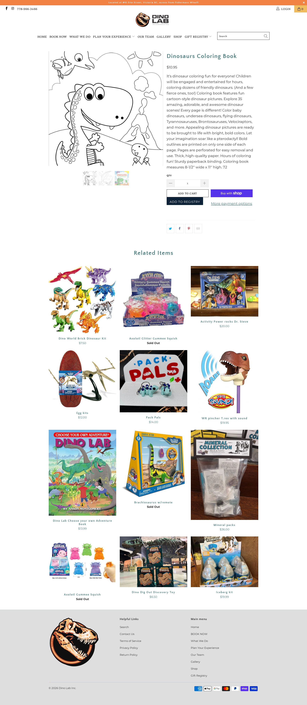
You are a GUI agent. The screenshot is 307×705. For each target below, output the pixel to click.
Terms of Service (130, 641)
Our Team (146, 36)
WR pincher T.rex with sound (224, 381)
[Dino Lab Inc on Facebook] (6, 8)
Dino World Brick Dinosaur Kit (82, 300)
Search (124, 627)
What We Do (79, 36)
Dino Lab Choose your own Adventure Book (82, 473)
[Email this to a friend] (198, 228)
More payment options (231, 203)
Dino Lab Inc (67, 688)
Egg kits (82, 379)
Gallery (164, 36)
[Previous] (55, 108)
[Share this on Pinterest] (189, 228)
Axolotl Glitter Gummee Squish (153, 300)
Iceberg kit (224, 561)
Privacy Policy (129, 648)
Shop (178, 36)
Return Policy (129, 654)
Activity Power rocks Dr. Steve (224, 291)
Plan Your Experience (112, 36)
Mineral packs (224, 475)
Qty (169, 175)
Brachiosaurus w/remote (153, 463)
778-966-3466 (27, 9)
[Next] (157, 108)
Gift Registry (197, 36)
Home (42, 36)
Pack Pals (153, 381)
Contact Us (127, 634)
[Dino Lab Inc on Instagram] (13, 8)
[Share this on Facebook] (180, 228)
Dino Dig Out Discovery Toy (153, 561)
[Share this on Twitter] (170, 228)
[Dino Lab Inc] (153, 19)
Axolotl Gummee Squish (82, 562)
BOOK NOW (58, 36)
